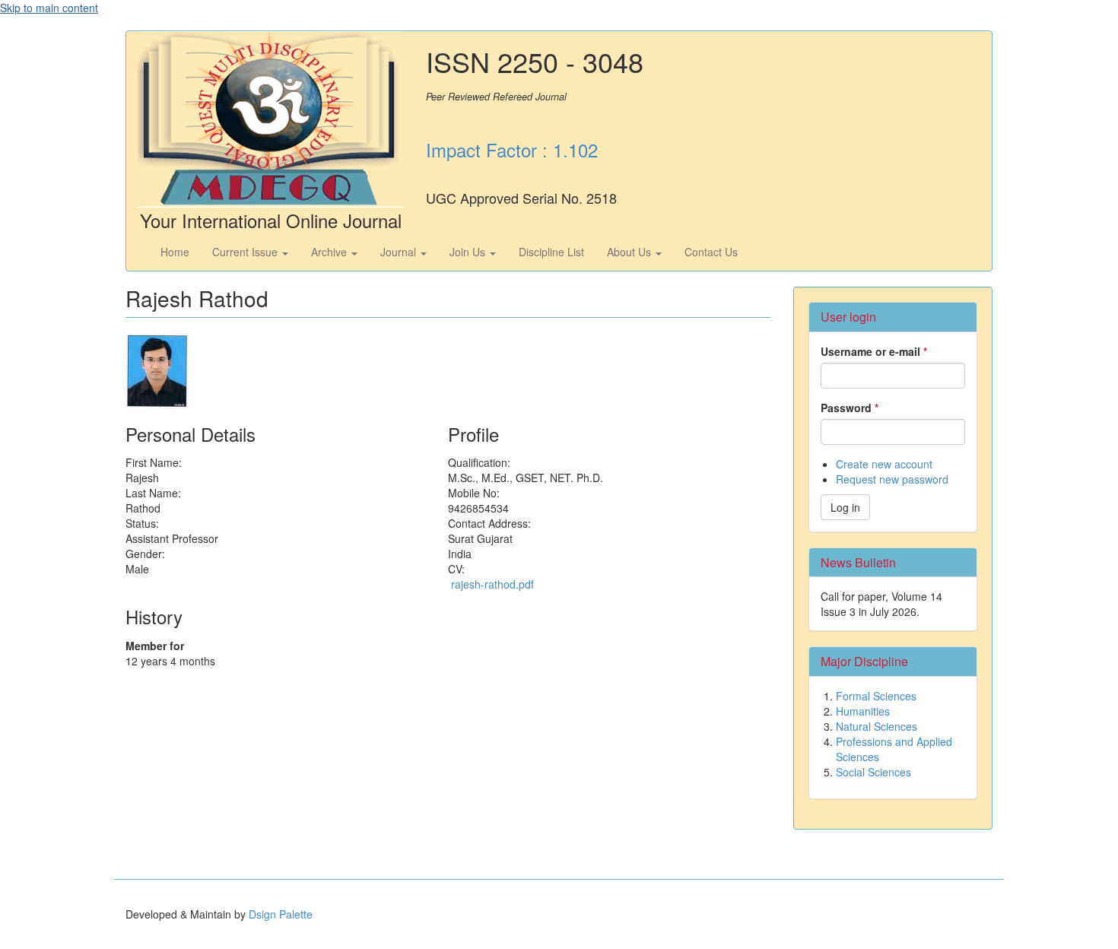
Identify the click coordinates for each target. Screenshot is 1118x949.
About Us (630, 251)
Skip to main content (49, 7)
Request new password (892, 479)
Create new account (884, 463)
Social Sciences (873, 771)
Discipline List (551, 251)
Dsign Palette (281, 914)
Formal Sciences (876, 695)
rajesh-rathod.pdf (492, 584)
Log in (845, 507)
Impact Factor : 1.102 (512, 149)
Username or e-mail (874, 351)
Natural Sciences (876, 726)
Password (849, 407)
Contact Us (711, 251)
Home (174, 251)
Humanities (863, 711)
